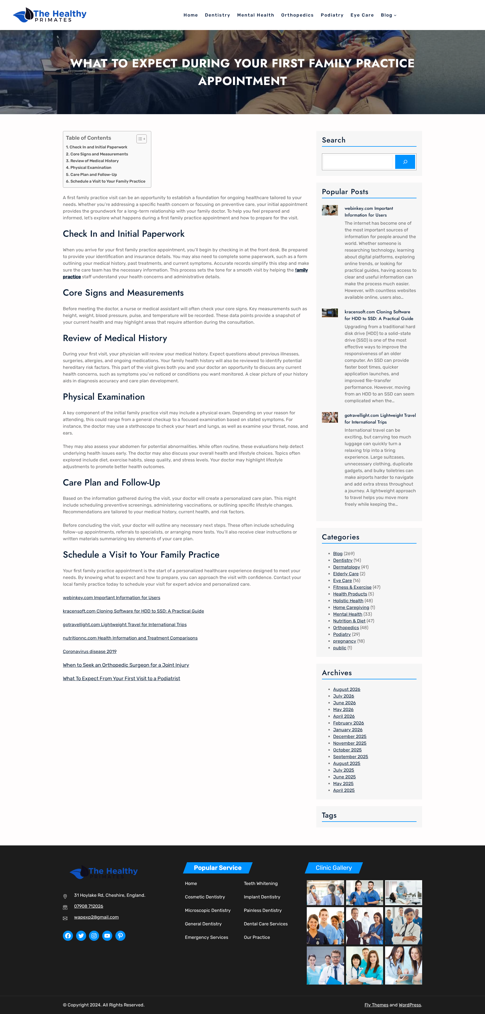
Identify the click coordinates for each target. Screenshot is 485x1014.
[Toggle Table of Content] (138, 139)
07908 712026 (88, 906)
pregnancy (344, 641)
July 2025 (343, 770)
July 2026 (343, 696)
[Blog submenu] (395, 15)
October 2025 (347, 750)
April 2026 (344, 716)
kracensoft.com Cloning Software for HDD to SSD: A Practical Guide (133, 611)
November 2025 (350, 743)
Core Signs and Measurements (99, 154)
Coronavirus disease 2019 (89, 651)
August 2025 (346, 763)
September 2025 (350, 756)
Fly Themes (376, 1005)
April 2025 (344, 790)
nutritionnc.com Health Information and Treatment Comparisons (130, 638)
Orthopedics (346, 627)
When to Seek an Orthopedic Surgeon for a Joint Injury (126, 665)
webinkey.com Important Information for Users (111, 597)
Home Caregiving (351, 607)
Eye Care (342, 580)
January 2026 (348, 729)
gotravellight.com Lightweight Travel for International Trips (125, 624)
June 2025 (344, 777)
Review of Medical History (94, 160)
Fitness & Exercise (352, 587)
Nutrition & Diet (349, 621)
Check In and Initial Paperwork (98, 147)
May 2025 (343, 783)
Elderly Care (346, 573)
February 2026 (348, 723)
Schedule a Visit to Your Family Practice (107, 181)
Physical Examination (90, 167)
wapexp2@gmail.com (96, 917)
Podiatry (342, 634)
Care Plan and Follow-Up (93, 174)
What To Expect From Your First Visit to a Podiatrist (121, 678)
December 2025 (350, 736)
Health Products (350, 594)
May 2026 (343, 709)
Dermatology (346, 567)
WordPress (410, 1005)
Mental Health (347, 614)
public (339, 647)
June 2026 (344, 702)
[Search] (405, 162)
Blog (338, 553)
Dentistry (343, 560)
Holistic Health (348, 600)
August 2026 (346, 689)
